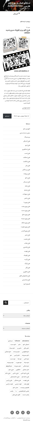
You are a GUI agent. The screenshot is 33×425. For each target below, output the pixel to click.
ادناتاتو (6, 75)
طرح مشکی (17, 380)
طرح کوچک (27, 255)
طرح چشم (27, 189)
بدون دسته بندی (25, 132)
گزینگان (15, 14)
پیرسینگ (27, 136)
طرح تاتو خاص (25, 373)
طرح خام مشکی (14, 376)
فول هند (26, 383)
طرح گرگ (27, 263)
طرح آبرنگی (26, 141)
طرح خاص (27, 198)
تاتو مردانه (16, 351)
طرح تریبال (26, 181)
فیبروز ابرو (27, 283)
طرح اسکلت (26, 157)
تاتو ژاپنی (17, 355)
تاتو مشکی (8, 351)
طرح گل (27, 267)
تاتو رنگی (26, 348)
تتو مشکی (26, 365)
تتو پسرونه (17, 365)
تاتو (19, 344)
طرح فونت (27, 251)
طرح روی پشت (26, 206)
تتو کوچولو (9, 365)
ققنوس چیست (24, 387)
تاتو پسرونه (25, 355)
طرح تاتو (27, 177)
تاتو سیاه (12, 348)
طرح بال (27, 165)
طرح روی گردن (25, 230)
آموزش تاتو (26, 128)
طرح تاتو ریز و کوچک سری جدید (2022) (18, 31)
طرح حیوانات (26, 194)
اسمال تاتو (26, 344)
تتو (11, 355)
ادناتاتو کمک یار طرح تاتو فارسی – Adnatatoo (19, 4)
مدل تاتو (15, 387)
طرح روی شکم (26, 222)
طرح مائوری (26, 271)
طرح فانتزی (26, 247)
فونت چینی (18, 383)
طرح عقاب (27, 243)
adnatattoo (25, 340)
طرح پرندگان (26, 169)
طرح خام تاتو (25, 376)
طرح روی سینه (25, 218)
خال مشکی (26, 369)
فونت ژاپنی (9, 383)
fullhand (17, 340)
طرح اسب (27, 153)
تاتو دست (13, 344)
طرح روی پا (27, 202)
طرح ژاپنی (9, 380)
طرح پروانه (27, 173)
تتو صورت (19, 362)
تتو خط (20, 358)
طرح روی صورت (25, 226)
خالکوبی (18, 369)
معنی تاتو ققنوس (24, 391)
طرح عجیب (27, 238)
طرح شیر (27, 234)
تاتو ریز (19, 348)
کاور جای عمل (16, 394)
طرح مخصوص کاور (24, 275)
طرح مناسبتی (26, 279)
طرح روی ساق (26, 214)
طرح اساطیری (26, 149)
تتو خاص (26, 358)
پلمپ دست (25, 394)
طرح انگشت (26, 161)
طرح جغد (27, 185)
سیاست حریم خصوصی (23, 417)
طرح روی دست (25, 210)
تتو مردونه (10, 362)
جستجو (7, 115)
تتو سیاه (26, 362)
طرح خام (7, 373)
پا (16, 391)
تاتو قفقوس (25, 351)
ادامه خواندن (26, 107)
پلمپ (11, 391)
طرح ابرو (27, 145)
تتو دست (12, 358)
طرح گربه (27, 259)
